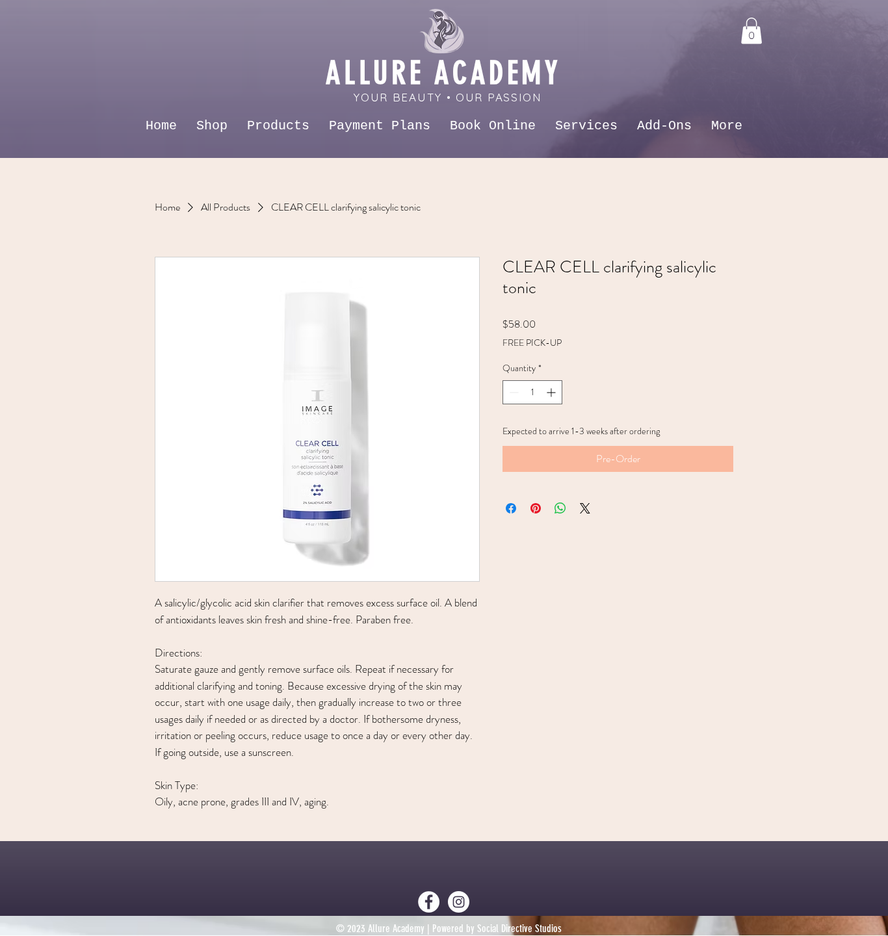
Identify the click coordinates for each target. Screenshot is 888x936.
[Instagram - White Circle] (458, 902)
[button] (751, 31)
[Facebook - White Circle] (428, 902)
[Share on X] (585, 508)
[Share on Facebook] (511, 508)
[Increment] (552, 392)
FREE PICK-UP (532, 343)
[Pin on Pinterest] (535, 508)
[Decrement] (512, 392)
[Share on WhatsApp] (560, 508)
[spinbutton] (532, 392)
